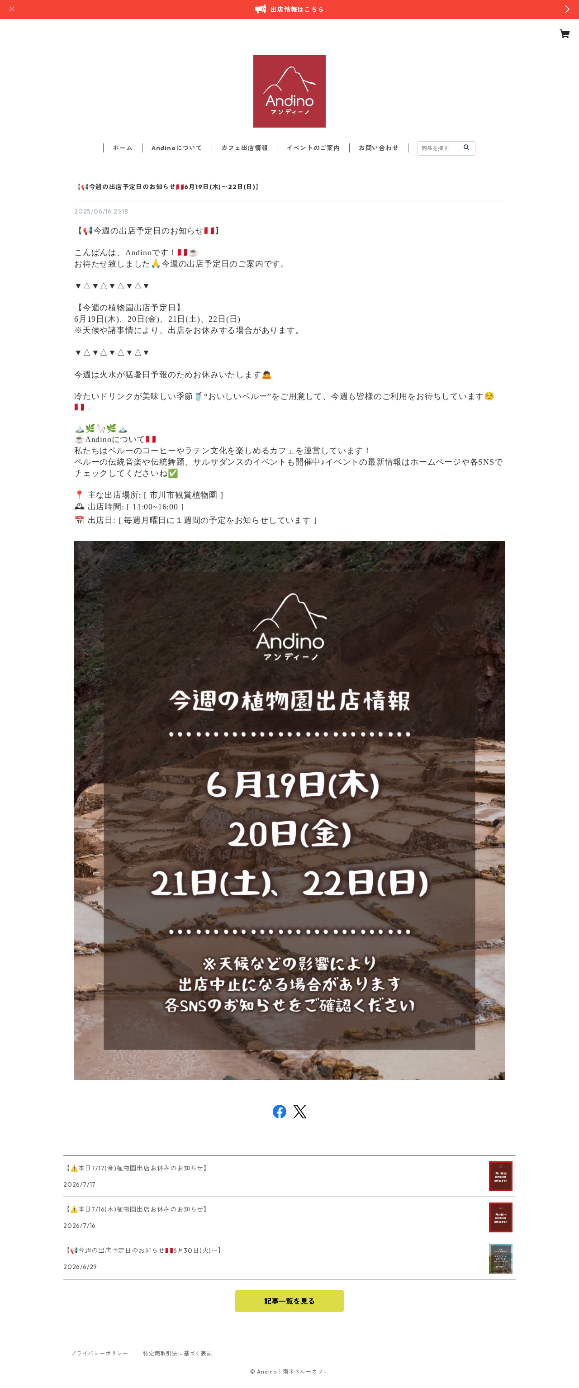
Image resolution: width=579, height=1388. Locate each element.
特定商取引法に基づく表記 (178, 1353)
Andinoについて (177, 148)
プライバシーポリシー (99, 1353)
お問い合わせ (379, 148)
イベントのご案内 (313, 148)
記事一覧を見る (289, 1301)
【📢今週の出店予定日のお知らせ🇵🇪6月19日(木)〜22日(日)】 (168, 187)
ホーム (123, 148)
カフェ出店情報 (244, 148)
